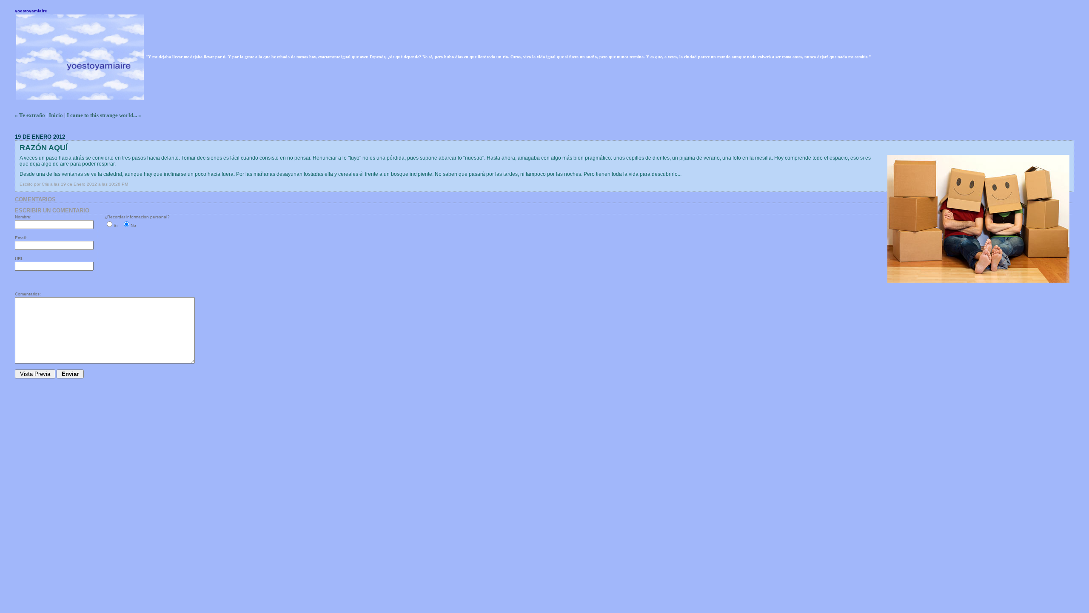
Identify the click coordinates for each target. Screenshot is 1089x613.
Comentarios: (28, 294)
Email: (21, 237)
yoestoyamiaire (31, 11)
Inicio (56, 115)
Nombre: (23, 217)
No (133, 225)
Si (115, 225)
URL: (20, 258)
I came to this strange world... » (104, 115)
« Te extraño (30, 115)
